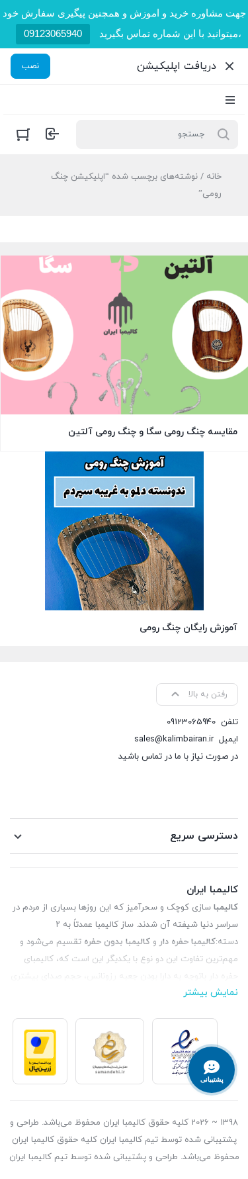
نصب (30, 66)
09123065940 (53, 33)
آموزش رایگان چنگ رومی (188, 628)
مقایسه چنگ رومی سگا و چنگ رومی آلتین (152, 432)
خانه (214, 177)
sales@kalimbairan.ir (174, 739)
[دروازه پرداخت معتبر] (40, 1051)
